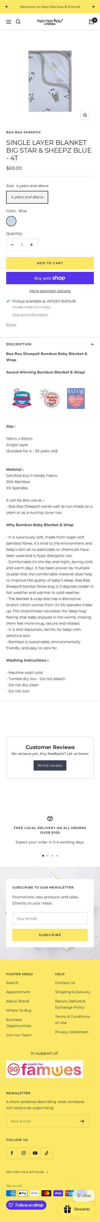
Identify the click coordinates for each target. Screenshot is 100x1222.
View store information (30, 315)
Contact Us (65, 982)
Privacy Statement (72, 1032)
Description (19, 344)
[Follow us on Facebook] (12, 1153)
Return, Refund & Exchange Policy (70, 1004)
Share (11, 324)
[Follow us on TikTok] (46, 1153)
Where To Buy (19, 1010)
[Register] (82, 1121)
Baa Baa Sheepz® (23, 132)
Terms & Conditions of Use (72, 1019)
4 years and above (27, 197)
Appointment (18, 992)
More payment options (50, 291)
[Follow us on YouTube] (35, 1153)
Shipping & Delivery (73, 992)
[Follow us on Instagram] (23, 1153)
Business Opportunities (18, 1022)
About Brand (17, 1001)
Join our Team (19, 1035)
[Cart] (91, 21)
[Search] (18, 21)
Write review (49, 765)
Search (12, 982)
